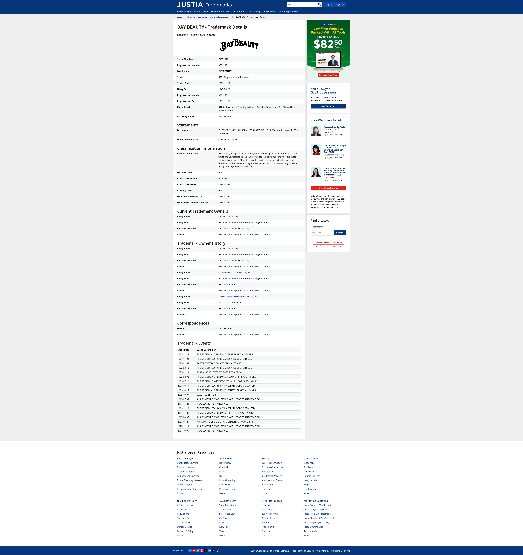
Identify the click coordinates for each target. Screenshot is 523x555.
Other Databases (272, 500)
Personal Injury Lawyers (189, 488)
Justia (179, 17)
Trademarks (190, 17)
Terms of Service (306, 551)
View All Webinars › (328, 188)
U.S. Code (181, 509)
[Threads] (205, 550)
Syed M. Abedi (225, 116)
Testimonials (310, 531)
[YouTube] (194, 550)
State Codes (225, 509)
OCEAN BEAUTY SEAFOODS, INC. (235, 272)
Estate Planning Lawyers (189, 480)
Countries (267, 531)
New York (224, 526)
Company (285, 551)
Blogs (307, 484)
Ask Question (328, 106)
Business (267, 458)
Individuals (225, 458)
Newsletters (270, 11)
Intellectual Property (272, 475)
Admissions (309, 467)
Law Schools (238, 11)
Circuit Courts (184, 522)
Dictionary (309, 462)
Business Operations (272, 467)
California (224, 518)
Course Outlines (312, 475)
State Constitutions (229, 505)
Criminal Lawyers (185, 471)
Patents (265, 522)
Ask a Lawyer (201, 11)
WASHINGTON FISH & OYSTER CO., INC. (238, 296)
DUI (221, 475)
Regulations (183, 513)
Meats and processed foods (222, 17)
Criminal (223, 467)
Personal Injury (227, 488)
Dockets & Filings (185, 531)
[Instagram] (201, 550)
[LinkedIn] (190, 550)
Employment (268, 471)
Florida (222, 522)
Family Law (224, 484)
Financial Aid (310, 471)
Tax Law (266, 488)
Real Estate (267, 484)
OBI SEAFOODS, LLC (228, 216)
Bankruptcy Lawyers (187, 462)
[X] (213, 550)
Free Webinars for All (326, 120)
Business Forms (270, 513)
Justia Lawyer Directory (315, 509)
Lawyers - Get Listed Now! (328, 242)
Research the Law (220, 11)
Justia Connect (258, 551)
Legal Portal (273, 551)
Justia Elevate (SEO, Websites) (319, 518)
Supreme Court (185, 518)
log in (227, 234)
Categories (202, 17)
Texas (222, 531)
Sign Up (340, 4)
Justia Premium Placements (318, 513)
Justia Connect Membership (318, 505)
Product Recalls (269, 518)
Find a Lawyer (184, 11)
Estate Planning (227, 480)
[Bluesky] (209, 550)
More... (180, 493)
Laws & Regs (254, 11)
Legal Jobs (267, 505)
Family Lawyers (184, 484)
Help (293, 551)
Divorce (223, 471)
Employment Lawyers (188, 475)
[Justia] (190, 4)
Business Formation (272, 462)
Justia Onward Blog (313, 526)
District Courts (184, 526)
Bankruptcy (225, 462)
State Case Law (227, 513)
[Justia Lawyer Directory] (217, 550)
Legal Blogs (267, 509)
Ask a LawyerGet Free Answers (324, 90)
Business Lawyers (186, 467)
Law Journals (310, 480)
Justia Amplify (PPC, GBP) (316, 522)
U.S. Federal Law (187, 500)
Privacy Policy (322, 551)
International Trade (272, 480)
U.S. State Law (227, 500)
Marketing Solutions (289, 11)
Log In (329, 4)
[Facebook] (198, 550)
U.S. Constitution (185, 505)
